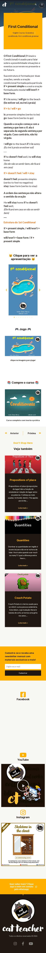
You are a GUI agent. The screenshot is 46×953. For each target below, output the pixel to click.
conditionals (13, 36)
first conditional (24, 36)
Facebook (23, 699)
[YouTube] (23, 755)
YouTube (23, 759)
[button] (36, 4)
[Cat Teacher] (4, 4)
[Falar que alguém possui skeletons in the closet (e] (23, 844)
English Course (19, 33)
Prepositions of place (23, 480)
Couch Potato (23, 597)
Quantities (23, 540)
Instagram (23, 817)
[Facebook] (23, 694)
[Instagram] (23, 812)
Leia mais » (23, 508)
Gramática (29, 33)
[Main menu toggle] (42, 4)
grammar (35, 36)
